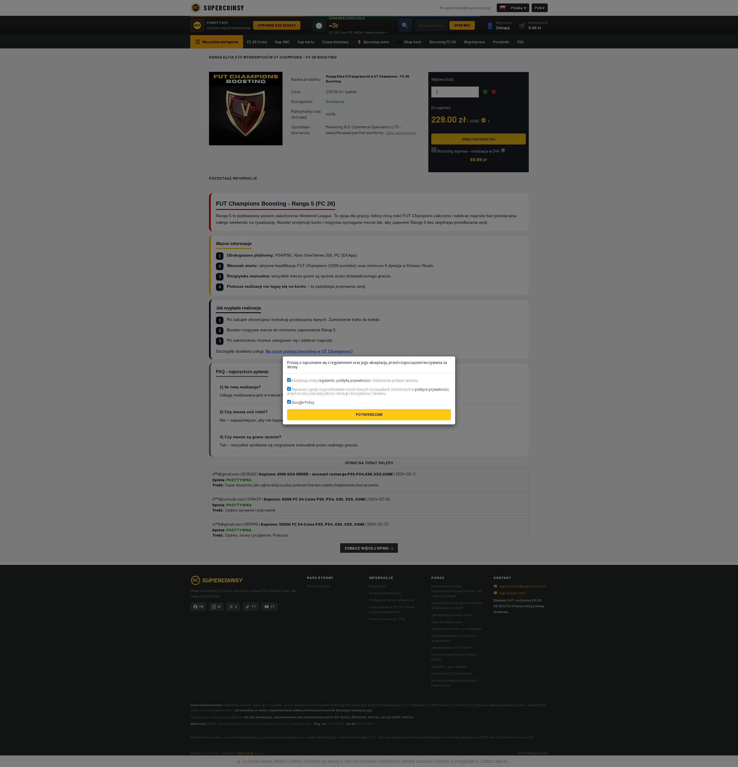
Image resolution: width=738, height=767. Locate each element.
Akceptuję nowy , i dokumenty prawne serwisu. (355, 380)
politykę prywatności (353, 380)
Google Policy (303, 402)
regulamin (326, 380)
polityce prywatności (432, 389)
